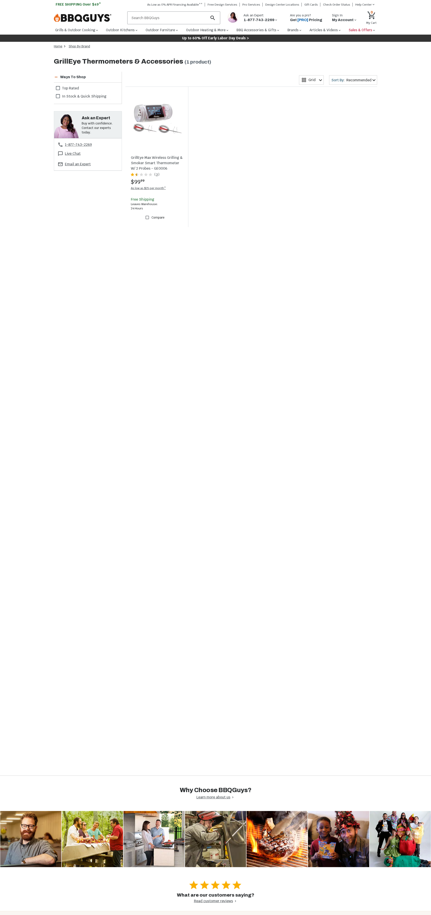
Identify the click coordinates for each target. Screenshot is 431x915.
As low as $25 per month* (148, 188)
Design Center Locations (282, 5)
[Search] (213, 18)
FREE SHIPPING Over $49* (78, 4)
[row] (88, 88)
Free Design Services (222, 5)
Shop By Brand (79, 46)
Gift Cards (311, 5)
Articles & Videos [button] (324, 30)
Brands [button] (293, 30)
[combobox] (311, 80)
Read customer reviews (213, 901)
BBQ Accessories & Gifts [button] (256, 30)
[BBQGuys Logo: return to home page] (89, 18)
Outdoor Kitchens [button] (120, 30)
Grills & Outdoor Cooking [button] (75, 30)
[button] (82, 77)
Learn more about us (213, 797)
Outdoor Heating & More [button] (206, 30)
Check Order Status (336, 5)
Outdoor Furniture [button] (160, 30)
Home (58, 46)
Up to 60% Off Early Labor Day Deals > (215, 38)
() (156, 175)
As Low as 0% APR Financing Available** (174, 5)
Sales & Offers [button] (360, 30)
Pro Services (251, 5)
